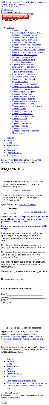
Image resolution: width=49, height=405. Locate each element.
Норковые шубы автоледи (24, 89)
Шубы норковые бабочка (23, 99)
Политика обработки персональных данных (21, 336)
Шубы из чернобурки (22, 111)
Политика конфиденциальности (21, 381)
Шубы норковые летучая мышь (26, 101)
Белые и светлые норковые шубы (27, 52)
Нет (5, 402)
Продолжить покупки (12, 279)
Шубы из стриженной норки (25, 86)
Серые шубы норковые (22, 62)
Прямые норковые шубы (23, 91)
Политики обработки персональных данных (27, 383)
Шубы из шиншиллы (22, 123)
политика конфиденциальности (15, 399)
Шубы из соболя (19, 118)
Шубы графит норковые (23, 64)
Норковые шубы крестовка (24, 54)
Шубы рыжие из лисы (22, 113)
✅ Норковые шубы (20, 160)
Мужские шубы (19, 133)
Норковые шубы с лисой (23, 79)
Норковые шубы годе (22, 94)
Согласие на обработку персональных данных (22, 339)
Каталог (10, 27)
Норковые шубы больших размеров (28, 49)
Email (4, 300)
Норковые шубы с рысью (23, 42)
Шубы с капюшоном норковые (26, 45)
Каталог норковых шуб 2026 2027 (27, 32)
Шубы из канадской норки (24, 35)
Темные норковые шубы (23, 57)
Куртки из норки (20, 81)
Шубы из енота (19, 128)
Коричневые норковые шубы (25, 69)
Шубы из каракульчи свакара (25, 131)
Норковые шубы (19, 30)
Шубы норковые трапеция (24, 96)
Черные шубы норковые (23, 72)
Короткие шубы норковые (24, 77)
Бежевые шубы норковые (24, 67)
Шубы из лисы (19, 108)
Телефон (6, 297)
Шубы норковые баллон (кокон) (27, 106)
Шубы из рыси (19, 121)
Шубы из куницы (20, 126)
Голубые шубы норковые (23, 59)
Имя (4, 294)
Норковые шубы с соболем (24, 40)
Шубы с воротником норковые (26, 47)
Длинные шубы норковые (24, 74)
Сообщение (7, 302)
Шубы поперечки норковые (25, 84)
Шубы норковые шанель (23, 104)
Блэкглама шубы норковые (24, 37)
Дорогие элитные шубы (23, 116)
